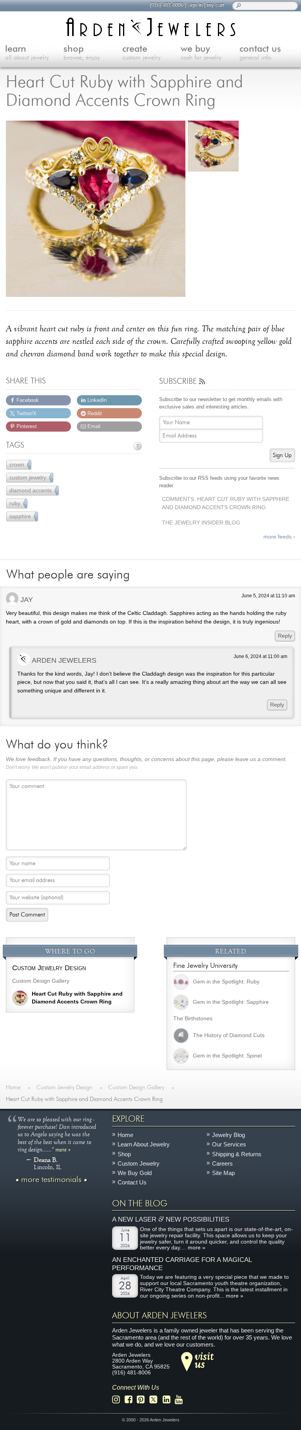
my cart (215, 5)
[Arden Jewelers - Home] (150, 26)
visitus (204, 1360)
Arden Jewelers (64, 660)
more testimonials (51, 1180)
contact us (260, 53)
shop (81, 53)
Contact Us (132, 1182)
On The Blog (139, 1203)
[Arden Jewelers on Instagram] (118, 1399)
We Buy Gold (135, 1173)
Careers (222, 1163)
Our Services (229, 1144)
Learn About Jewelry (144, 1144)
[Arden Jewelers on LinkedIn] (169, 1399)
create (141, 53)
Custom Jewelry (139, 1163)
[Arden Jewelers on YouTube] (181, 1399)
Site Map (223, 1173)
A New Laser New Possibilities (170, 1219)
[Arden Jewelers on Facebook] (131, 1399)
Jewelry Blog (228, 1135)
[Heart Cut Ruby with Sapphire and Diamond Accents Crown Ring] (95, 209)
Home (125, 1135)
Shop (124, 1154)
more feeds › (279, 537)
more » (63, 1149)
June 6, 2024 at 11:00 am (260, 656)
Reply (285, 636)
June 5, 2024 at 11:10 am (268, 595)
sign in (195, 5)
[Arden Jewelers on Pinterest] (143, 1399)
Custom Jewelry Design (49, 968)
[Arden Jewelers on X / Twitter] (155, 1399)
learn (27, 53)
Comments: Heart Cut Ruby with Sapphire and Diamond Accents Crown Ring (225, 503)
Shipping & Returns (236, 1154)
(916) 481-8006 (166, 5)
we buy (201, 53)
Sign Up (282, 455)
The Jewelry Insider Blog (201, 523)
